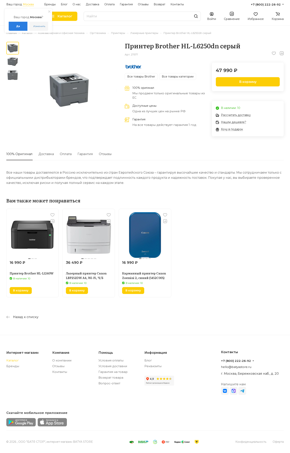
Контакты (59, 372)
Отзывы (105, 154)
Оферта (278, 442)
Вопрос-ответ (109, 383)
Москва (28, 4)
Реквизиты (153, 366)
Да (18, 26)
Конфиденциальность (250, 442)
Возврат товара (110, 377)
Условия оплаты (110, 360)
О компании (61, 360)
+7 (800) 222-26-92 (266, 4)
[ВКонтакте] (225, 391)
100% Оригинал (19, 154)
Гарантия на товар (113, 372)
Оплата (66, 154)
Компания (60, 353)
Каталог (12, 360)
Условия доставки (112, 366)
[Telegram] (242, 391)
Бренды (12, 366)
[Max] (234, 391)
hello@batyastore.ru (236, 367)
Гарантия (85, 154)
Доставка (46, 154)
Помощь (105, 353)
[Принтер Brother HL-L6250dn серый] (69, 90)
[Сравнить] (282, 53)
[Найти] (196, 16)
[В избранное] (274, 53)
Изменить (39, 26)
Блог (148, 360)
